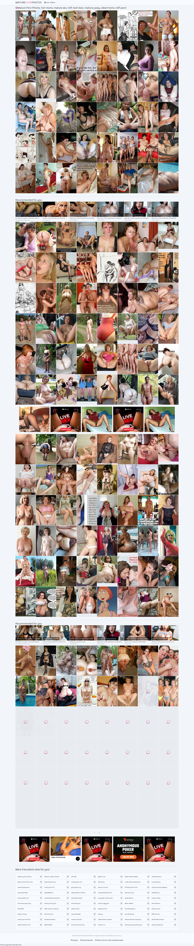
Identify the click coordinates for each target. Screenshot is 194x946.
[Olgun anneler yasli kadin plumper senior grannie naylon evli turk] (148, 359)
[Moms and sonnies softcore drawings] (107, 267)
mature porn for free (24, 919)
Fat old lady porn (130, 909)
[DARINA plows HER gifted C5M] (87, 449)
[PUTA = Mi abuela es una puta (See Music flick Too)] (25, 783)
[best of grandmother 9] (128, 237)
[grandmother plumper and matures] (25, 389)
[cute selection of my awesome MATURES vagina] (168, 117)
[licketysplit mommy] (66, 783)
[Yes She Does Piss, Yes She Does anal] (87, 147)
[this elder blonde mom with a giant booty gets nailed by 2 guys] (107, 117)
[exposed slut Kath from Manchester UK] (128, 691)
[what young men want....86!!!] (66, 267)
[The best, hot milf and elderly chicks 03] (168, 510)
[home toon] (46, 298)
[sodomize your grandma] (46, 117)
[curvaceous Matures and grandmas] (128, 783)
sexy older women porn (105, 898)
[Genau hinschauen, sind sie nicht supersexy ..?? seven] (148, 237)
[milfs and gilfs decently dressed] (107, 328)
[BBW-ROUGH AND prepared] (46, 449)
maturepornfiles (23, 893)
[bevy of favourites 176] (46, 661)
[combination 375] (46, 178)
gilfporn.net (101, 876)
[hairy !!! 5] (168, 359)
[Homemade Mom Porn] (107, 571)
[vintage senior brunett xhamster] (66, 722)
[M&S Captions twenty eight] (168, 267)
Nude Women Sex (50, 882)
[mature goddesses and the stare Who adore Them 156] (66, 56)
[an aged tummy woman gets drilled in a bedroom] (87, 56)
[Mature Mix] (66, 510)
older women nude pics (51, 909)
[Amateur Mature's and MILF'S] (46, 541)
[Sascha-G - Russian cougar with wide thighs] (107, 783)
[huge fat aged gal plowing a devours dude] (107, 298)
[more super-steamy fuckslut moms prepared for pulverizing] (25, 571)
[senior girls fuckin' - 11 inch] (128, 56)
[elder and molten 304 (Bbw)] (107, 510)
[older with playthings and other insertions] (87, 661)
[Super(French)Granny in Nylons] (66, 359)
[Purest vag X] (148, 449)
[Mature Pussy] (25, 328)
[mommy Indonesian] (107, 691)
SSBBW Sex (156, 893)
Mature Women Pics (24, 925)
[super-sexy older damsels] (148, 480)
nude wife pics (156, 882)
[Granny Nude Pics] (25, 510)
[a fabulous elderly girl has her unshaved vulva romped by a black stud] (87, 541)
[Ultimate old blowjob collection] (128, 359)
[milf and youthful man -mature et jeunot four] (25, 25)
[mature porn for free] (128, 328)
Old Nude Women (49, 919)
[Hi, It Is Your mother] (148, 541)
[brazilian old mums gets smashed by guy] (128, 813)
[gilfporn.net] (128, 541)
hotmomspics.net (76, 882)
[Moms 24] (107, 178)
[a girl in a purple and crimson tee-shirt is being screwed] (25, 752)
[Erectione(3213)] (66, 147)
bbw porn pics (156, 909)
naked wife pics (156, 876)
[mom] (148, 783)
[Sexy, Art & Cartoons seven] (66, 389)
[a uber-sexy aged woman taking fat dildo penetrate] (46, 813)
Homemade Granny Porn (52, 898)
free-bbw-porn (76, 903)
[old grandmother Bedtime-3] (25, 359)
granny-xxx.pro (103, 887)
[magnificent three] (46, 480)
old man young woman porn (133, 925)
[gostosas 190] (87, 480)
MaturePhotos (28, 2)
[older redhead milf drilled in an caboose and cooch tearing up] (128, 752)
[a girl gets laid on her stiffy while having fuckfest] (46, 147)
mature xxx (101, 925)
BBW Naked (48, 925)
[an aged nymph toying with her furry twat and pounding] (46, 602)
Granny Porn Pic (49, 887)
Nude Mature (129, 898)
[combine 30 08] (46, 328)
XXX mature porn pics (24, 903)
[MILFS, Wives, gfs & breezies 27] (168, 691)
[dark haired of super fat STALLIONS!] (87, 117)
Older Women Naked (131, 876)
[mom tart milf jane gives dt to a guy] (168, 328)
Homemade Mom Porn (105, 893)
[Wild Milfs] (128, 117)
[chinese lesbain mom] (168, 602)
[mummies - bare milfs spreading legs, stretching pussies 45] (66, 328)
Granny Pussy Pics (50, 903)
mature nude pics (76, 919)
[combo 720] (107, 661)
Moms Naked (129, 903)
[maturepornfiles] (87, 178)
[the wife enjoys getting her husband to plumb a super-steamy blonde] (46, 267)
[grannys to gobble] (46, 389)
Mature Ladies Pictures (51, 876)
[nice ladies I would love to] (46, 56)
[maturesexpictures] (107, 147)
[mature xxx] (168, 449)
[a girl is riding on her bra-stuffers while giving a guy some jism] (66, 813)
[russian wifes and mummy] (128, 661)
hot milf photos (129, 914)
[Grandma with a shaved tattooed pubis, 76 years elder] (25, 237)
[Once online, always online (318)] (168, 480)
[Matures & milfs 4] (25, 178)
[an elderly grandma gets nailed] (87, 510)
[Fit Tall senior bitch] (107, 541)
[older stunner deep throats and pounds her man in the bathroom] (128, 722)
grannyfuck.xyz (76, 887)
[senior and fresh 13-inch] (168, 722)
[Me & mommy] (87, 86)
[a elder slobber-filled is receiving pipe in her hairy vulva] (168, 661)
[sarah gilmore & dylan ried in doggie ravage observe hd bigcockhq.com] (46, 691)
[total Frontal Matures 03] (148, 389)
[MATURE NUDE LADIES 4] (107, 86)
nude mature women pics (133, 882)
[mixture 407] (168, 813)
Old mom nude (129, 893)
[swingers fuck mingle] (168, 298)
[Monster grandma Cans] (25, 722)
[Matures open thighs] (87, 237)
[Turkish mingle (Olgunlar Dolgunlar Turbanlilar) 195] (148, 602)
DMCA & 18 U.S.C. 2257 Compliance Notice (109, 940)
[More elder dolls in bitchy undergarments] (46, 359)
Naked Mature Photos (78, 893)
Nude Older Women (158, 919)
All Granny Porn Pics (131, 887)
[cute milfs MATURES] (128, 510)
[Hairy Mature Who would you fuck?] (107, 480)
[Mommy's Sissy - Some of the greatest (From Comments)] (87, 691)
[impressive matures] (148, 722)
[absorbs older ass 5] (148, 178)
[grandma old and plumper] (87, 752)
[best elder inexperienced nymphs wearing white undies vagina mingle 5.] (128, 389)
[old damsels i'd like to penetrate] (25, 691)
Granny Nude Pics (23, 898)
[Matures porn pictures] (107, 56)
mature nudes (156, 898)
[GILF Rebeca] (148, 661)
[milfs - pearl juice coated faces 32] (148, 571)
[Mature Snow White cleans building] (46, 237)
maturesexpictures (24, 887)
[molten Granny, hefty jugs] (168, 25)
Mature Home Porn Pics (25, 882)
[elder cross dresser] (46, 783)
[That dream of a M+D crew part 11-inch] (87, 267)
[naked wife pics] (87, 389)
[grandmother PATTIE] (168, 752)
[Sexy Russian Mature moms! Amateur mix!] (148, 56)
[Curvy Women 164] (66, 661)
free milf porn (156, 903)
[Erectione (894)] (87, 298)
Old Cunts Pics (48, 914)
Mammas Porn (102, 909)
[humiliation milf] (25, 449)
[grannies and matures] (66, 86)
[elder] (168, 147)
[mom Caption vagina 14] (148, 510)
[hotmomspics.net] (25, 298)
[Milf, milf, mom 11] (107, 722)
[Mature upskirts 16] (128, 178)
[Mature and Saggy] (107, 389)
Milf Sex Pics (156, 914)
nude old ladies (76, 914)
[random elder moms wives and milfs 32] (66, 449)
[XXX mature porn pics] (168, 237)
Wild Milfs (21, 909)
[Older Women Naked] (25, 541)
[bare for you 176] (87, 328)
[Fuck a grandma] (66, 480)
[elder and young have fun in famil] (148, 86)
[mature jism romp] (46, 25)
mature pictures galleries (159, 887)
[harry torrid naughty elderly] (107, 752)
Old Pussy (101, 882)
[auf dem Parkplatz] (168, 389)
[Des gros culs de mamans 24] (25, 86)
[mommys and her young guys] (128, 267)
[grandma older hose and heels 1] (66, 571)
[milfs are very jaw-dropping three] (168, 783)
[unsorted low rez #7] (168, 541)
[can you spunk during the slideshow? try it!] (25, 813)
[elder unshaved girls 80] (148, 298)
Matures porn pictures (25, 876)
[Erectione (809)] (128, 86)
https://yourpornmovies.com (10, 944)
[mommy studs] (168, 56)
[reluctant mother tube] (128, 602)
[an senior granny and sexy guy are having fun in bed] (66, 602)
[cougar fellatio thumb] (25, 480)
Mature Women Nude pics (133, 919)
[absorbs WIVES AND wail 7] (148, 147)
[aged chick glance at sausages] (148, 25)
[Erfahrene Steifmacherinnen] (128, 147)
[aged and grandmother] (66, 178)
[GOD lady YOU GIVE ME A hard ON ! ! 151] (148, 117)
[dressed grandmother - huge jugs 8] (87, 359)
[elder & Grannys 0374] (46, 510)
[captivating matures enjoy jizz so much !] (107, 237)
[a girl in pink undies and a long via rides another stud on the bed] (25, 661)
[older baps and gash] (66, 541)
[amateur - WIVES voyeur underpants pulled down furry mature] (148, 752)
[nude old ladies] (87, 602)
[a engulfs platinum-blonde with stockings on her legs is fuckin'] (168, 178)
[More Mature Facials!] (25, 56)
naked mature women (105, 919)
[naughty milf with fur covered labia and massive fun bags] (66, 752)
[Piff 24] (25, 602)
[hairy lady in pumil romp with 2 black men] (46, 752)
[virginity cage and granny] (87, 813)
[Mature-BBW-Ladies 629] (128, 449)
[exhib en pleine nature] (46, 571)
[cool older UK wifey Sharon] (148, 691)
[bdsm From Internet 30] (107, 813)
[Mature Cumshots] (128, 298)
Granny (100, 914)
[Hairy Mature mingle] (66, 117)
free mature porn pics (78, 925)
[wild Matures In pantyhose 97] (25, 267)
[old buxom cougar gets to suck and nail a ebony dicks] (107, 602)
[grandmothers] (66, 691)
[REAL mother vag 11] (87, 783)
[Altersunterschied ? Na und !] (128, 25)
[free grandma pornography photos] (148, 328)
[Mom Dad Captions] (87, 25)
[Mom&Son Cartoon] (25, 147)
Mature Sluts (75, 909)
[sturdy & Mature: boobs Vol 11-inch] (46, 722)
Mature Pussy (22, 914)
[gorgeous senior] (148, 267)
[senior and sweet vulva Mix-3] (128, 480)
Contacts (75, 940)
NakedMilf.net (48, 893)
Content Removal (87, 940)
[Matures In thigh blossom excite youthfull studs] (107, 25)
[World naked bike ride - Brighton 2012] (148, 813)
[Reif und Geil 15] (66, 298)
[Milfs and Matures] (87, 571)
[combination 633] (87, 722)
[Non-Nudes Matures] (107, 449)
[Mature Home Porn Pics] (46, 86)
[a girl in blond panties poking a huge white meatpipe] (25, 117)
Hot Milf (73, 876)
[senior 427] (66, 25)
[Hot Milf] (168, 86)
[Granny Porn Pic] (107, 359)
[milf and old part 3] (168, 571)
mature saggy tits (103, 903)
